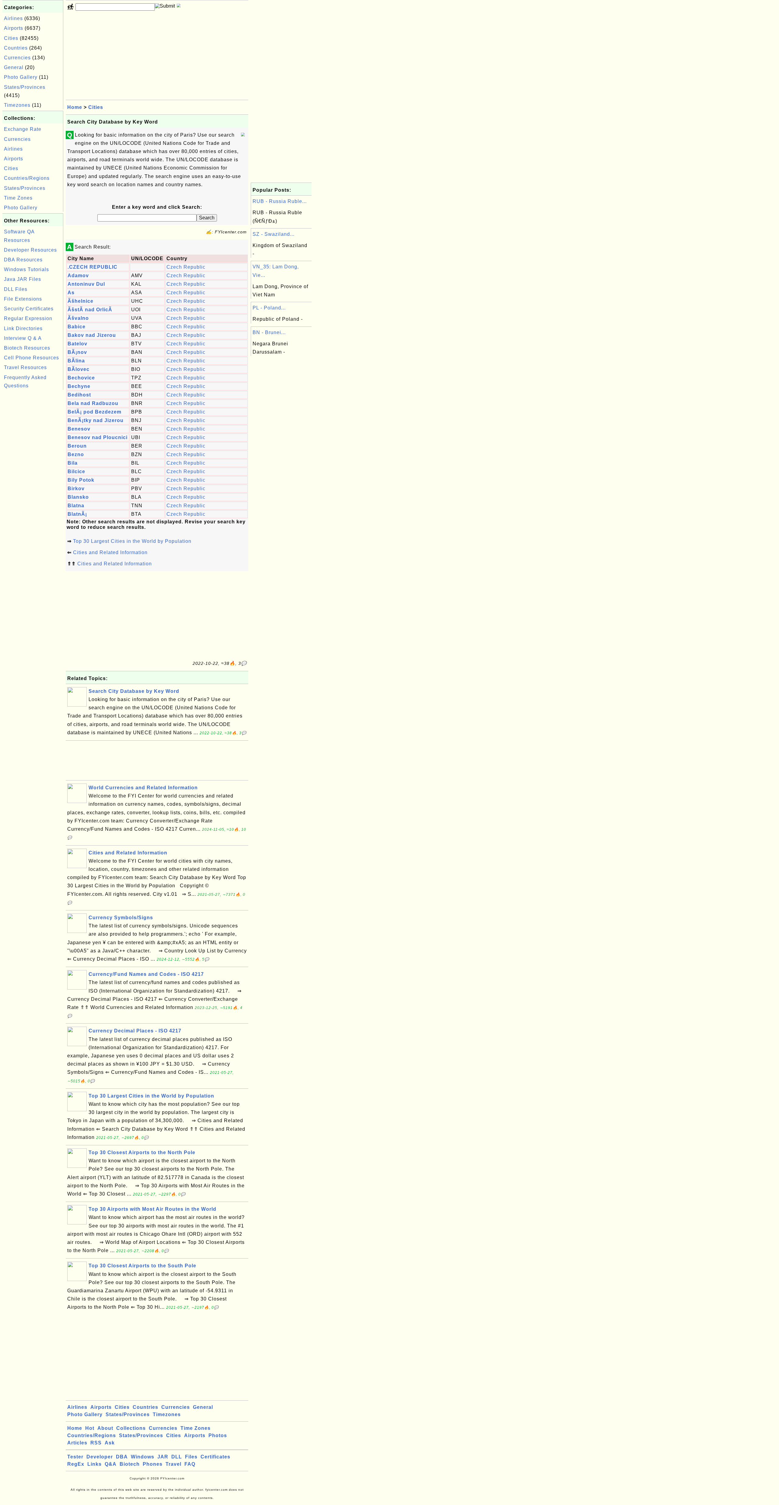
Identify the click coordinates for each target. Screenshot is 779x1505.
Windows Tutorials (26, 269)
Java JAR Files (22, 279)
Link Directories (23, 328)
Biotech (130, 1464)
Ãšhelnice (80, 301)
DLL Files (15, 289)
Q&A (111, 1464)
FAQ (189, 1464)
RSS (96, 1442)
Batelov (77, 343)
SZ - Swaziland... (274, 234)
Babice (77, 326)
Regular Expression (28, 318)
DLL (176, 1456)
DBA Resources (23, 259)
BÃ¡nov (77, 352)
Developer (99, 1456)
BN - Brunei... (269, 332)
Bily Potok (81, 480)
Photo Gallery (20, 77)
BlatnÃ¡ (77, 514)
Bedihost (79, 394)
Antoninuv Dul (86, 284)
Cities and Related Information (110, 552)
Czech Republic (185, 267)
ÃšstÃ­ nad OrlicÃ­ (90, 309)
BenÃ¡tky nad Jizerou (96, 420)
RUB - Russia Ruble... (280, 201)
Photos (217, 1435)
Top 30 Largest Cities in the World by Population (132, 541)
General (13, 67)
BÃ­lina (76, 360)
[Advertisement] (32, 482)
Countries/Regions (27, 178)
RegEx (75, 1464)
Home (74, 107)
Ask (110, 1442)
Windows (142, 1456)
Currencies (17, 57)
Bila (73, 463)
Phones (152, 1464)
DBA (122, 1456)
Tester (75, 1456)
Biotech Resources (27, 348)
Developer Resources (30, 250)
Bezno (76, 454)
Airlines (13, 18)
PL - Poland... (269, 307)
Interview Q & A (23, 338)
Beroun (77, 446)
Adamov (78, 275)
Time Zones (18, 198)
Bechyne (79, 386)
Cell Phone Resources (31, 357)
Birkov (76, 488)
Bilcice (76, 471)
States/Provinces (24, 87)
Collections (131, 1428)
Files (191, 1456)
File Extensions (23, 299)
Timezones (17, 105)
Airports (13, 28)
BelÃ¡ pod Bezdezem (94, 411)
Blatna (76, 505)
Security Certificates (29, 308)
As (71, 292)
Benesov (79, 428)
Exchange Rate (22, 129)
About (105, 1428)
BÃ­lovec (78, 369)
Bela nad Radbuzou (93, 403)
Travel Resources (25, 367)
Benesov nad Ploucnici (98, 437)
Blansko (78, 497)
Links (94, 1464)
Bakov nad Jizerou (92, 335)
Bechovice (81, 377)
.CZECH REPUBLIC (92, 267)
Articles (77, 1442)
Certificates (215, 1456)
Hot (89, 1428)
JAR (162, 1456)
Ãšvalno (78, 318)
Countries (16, 48)
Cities (11, 38)
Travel (173, 1464)
